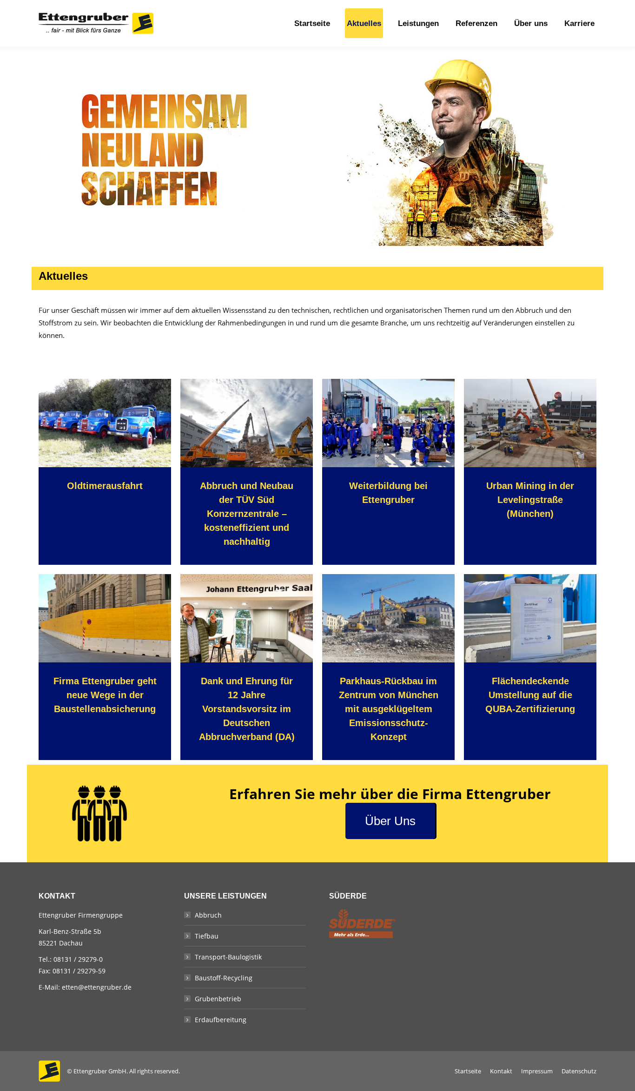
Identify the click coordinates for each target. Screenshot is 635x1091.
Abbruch (208, 915)
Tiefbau (206, 936)
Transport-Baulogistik (228, 956)
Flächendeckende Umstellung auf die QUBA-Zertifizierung (530, 695)
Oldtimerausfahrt (105, 486)
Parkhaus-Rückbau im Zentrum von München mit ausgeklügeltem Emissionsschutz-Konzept (388, 709)
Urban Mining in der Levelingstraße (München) (530, 500)
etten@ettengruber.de (97, 987)
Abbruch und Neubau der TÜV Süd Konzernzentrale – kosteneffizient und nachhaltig (246, 514)
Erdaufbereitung (220, 1019)
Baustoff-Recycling (223, 977)
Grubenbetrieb (218, 998)
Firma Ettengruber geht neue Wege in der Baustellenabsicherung (105, 695)
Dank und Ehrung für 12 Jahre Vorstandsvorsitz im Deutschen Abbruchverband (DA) (247, 709)
